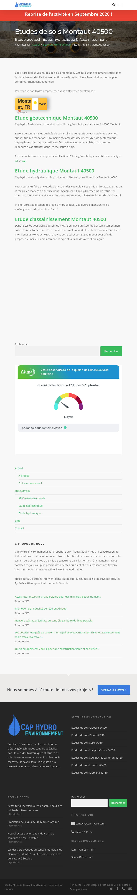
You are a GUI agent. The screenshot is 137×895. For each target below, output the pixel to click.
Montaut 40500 (56, 117)
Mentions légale (91, 884)
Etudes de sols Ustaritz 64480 (88, 765)
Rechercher (22, 344)
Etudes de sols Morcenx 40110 (89, 772)
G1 (16, 160)
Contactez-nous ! (113, 689)
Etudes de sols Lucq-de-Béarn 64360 (93, 750)
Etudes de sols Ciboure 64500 (89, 727)
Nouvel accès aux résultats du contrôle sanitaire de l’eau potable (53, 620)
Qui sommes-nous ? (30, 483)
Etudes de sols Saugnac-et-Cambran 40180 (97, 757)
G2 (23, 160)
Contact (19, 528)
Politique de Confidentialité (115, 884)
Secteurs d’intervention (57, 44)
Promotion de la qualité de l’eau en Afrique (40, 608)
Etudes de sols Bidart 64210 (88, 735)
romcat (8, 888)
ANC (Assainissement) (32, 498)
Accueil (36, 44)
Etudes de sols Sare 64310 (87, 742)
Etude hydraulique (30, 513)
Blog (17, 520)
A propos (24, 475)
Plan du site (75, 884)
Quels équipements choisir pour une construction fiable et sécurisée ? (57, 649)
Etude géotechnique (31, 505)
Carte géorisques (78, 889)
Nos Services (22, 490)
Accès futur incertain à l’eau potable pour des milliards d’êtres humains (58, 596)
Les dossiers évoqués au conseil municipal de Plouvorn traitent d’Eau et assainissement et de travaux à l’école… (35, 854)
